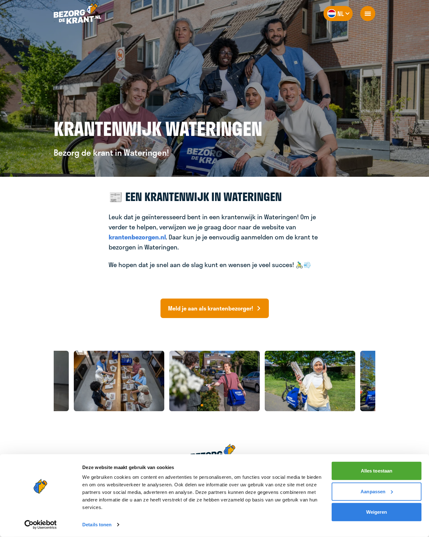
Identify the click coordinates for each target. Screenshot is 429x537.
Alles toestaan (376, 470)
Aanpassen (373, 491)
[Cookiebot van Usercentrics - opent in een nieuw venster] (40, 524)
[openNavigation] (367, 13)
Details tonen (96, 524)
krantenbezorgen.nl (137, 237)
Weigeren (376, 512)
